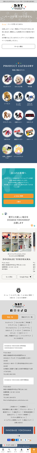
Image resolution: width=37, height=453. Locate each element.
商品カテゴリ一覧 (27, 317)
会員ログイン (11, 415)
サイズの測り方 (18, 338)
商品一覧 (10, 317)
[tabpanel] (18, 430)
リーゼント (18, 330)
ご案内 (18, 202)
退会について (28, 420)
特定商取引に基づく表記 (10, 409)
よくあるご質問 (18, 196)
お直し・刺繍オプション (12, 336)
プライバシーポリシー (26, 409)
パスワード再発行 (23, 415)
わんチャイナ (9, 322)
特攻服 (28, 322)
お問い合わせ (18, 423)
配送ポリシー (7, 412)
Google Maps (24, 277)
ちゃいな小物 (20, 322)
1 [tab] (17, 435)
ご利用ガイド (14, 407)
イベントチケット (26, 336)
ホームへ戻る (18, 46)
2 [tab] (19, 435)
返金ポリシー (18, 412)
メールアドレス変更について (12, 420)
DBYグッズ (9, 330)
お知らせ (12, 298)
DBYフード (22, 333)
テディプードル (12, 325)
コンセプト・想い (15, 295)
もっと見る (9, 277)
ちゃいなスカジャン (11, 328)
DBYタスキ (26, 330)
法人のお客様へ (22, 298)
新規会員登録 (28, 412)
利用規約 (23, 407)
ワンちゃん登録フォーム (18, 417)
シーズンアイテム (25, 328)
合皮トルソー (23, 325)
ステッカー (13, 333)
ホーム (6, 295)
